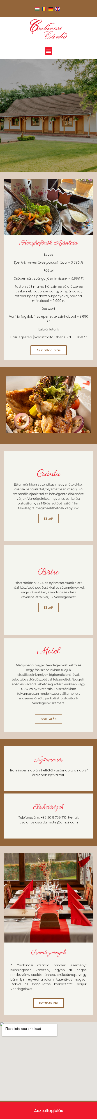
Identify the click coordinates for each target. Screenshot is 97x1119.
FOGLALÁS (48, 719)
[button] (48, 51)
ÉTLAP (48, 518)
